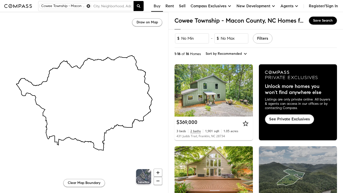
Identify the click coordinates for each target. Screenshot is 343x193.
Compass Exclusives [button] (208, 6)
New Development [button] (253, 6)
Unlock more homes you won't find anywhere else (293, 89)
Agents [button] (287, 6)
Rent (169, 6)
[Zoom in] (158, 173)
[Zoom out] (158, 181)
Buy (157, 6)
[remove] (88, 6)
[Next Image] (247, 90)
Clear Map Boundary (84, 183)
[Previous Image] (181, 90)
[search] (139, 6)
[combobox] (112, 6)
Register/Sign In (323, 6)
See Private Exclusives (289, 119)
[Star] (245, 123)
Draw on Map (147, 22)
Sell (182, 6)
